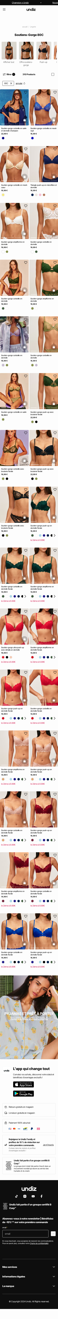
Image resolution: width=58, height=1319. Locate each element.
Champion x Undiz (20, 2)
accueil (24, 27)
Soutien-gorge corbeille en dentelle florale (11, 587)
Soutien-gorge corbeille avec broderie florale (12, 527)
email (4, 1227)
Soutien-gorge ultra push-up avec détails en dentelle (12, 648)
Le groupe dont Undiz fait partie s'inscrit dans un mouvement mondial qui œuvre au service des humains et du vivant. (32, 1168)
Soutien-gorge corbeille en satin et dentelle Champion (13, 129)
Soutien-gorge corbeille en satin (13, 412)
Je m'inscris (48, 1144)
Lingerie (33, 27)
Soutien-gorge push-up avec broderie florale (42, 413)
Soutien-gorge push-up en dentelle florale (41, 527)
